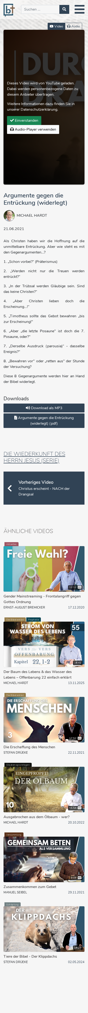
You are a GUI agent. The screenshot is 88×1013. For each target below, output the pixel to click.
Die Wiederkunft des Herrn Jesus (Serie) (34, 457)
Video (58, 26)
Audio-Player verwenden (35, 129)
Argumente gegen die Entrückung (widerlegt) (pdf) (45, 420)
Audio (75, 26)
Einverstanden (26, 120)
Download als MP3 (46, 408)
